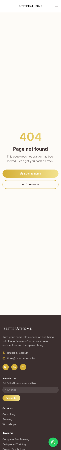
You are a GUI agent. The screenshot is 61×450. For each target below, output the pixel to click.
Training (7, 419)
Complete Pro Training (16, 439)
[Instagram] (6, 367)
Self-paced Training (14, 444)
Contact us (32, 184)
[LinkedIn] (14, 367)
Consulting (9, 414)
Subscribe (11, 398)
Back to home (32, 173)
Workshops (9, 424)
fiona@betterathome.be (21, 358)
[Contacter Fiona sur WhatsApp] (53, 442)
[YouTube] (23, 367)
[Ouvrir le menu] (56, 6)
